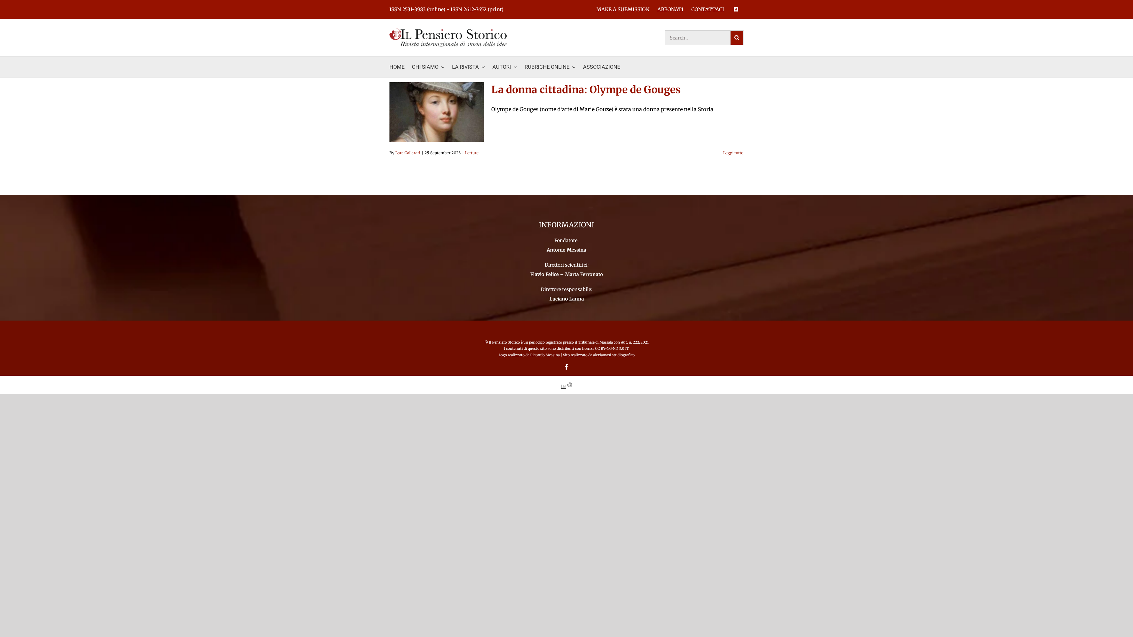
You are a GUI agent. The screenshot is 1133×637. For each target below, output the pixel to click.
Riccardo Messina (545, 355)
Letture (472, 152)
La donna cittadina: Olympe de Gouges (586, 89)
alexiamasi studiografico (614, 355)
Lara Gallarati (407, 152)
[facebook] (566, 367)
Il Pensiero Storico (505, 342)
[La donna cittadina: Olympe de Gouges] (436, 112)
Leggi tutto (733, 152)
